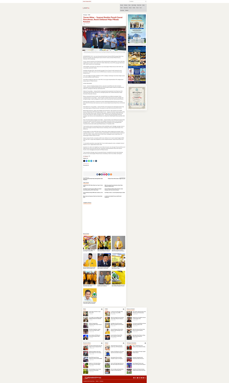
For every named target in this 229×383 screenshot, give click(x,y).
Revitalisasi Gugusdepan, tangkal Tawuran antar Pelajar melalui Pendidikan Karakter (94, 330)
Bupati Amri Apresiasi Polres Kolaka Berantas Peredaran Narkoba (139, 330)
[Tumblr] (102, 174)
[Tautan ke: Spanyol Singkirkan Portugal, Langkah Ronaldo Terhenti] (129, 353)
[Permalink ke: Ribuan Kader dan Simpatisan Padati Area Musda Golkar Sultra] (90, 277)
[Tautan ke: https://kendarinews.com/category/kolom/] (101, 309)
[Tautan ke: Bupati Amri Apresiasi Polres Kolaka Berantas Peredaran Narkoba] (129, 331)
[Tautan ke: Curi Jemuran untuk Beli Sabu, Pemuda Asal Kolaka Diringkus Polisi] (129, 325)
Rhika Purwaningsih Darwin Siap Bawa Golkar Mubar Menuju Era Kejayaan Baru (114, 186)
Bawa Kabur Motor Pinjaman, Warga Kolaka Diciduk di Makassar (139, 336)
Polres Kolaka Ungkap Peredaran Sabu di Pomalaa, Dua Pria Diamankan (139, 312)
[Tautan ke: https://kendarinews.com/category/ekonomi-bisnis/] (101, 343)
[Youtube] (106, 174)
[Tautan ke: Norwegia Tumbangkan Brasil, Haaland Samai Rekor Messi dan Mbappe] (129, 359)
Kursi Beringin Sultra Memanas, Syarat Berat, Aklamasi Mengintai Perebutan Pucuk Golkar (118, 286)
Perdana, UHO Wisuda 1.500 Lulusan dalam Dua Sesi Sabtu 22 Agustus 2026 (117, 352)
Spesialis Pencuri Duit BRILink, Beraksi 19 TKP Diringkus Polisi (139, 318)
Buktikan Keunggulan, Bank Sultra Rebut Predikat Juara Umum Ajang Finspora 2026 (95, 352)
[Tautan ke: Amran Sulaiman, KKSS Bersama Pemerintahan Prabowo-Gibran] (85, 337)
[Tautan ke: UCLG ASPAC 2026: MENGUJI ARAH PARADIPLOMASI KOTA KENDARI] (85, 319)
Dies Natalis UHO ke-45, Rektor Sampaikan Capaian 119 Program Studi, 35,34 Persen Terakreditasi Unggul (116, 358)
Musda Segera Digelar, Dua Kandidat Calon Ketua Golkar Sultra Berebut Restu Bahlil (89, 303)
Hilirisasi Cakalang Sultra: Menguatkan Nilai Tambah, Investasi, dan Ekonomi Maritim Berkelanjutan (95, 324)
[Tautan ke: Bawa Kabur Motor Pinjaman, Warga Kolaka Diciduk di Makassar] (129, 337)
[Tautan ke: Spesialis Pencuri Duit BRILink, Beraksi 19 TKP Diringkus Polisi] (129, 319)
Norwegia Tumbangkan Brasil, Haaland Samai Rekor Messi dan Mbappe (138, 358)
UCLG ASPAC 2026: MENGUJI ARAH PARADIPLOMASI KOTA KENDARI (95, 318)
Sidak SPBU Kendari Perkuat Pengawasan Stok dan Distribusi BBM (95, 358)
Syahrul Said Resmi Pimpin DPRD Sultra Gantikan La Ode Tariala (93, 193)
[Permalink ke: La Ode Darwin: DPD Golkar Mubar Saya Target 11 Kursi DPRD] (90, 242)
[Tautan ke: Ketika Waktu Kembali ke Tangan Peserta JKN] (85, 313)
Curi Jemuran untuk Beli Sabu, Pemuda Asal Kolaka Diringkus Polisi (139, 324)
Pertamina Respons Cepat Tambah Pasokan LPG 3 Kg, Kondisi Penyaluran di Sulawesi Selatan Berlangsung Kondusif (95, 370)
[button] (146, 1)
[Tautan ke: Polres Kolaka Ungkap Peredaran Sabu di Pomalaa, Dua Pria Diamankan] (129, 313)
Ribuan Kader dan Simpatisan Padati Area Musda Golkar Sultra (92, 197)
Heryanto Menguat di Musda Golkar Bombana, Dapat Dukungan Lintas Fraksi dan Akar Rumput (114, 189)
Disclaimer (101, 381)
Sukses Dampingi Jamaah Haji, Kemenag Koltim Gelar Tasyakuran (93, 178)
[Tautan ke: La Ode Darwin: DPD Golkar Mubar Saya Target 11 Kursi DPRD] (107, 313)
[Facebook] (97, 174)
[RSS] (111, 174)
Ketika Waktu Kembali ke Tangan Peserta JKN (95, 312)
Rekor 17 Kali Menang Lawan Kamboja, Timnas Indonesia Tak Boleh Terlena (139, 346)
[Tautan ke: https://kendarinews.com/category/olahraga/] (145, 343)
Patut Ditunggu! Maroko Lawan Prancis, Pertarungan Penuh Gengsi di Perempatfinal (139, 364)
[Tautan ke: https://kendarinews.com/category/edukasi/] (123, 343)
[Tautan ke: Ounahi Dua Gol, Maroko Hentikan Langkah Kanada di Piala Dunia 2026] (129, 371)
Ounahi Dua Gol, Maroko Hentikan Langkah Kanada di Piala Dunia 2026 (139, 370)
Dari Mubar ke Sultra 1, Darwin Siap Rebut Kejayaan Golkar (115, 192)
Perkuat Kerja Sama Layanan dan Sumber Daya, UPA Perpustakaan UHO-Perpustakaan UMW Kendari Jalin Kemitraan (117, 346)
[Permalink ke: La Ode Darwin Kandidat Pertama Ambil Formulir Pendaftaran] (104, 277)
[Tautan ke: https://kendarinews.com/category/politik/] (123, 309)
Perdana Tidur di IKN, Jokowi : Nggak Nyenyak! (116, 178)
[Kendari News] (85, 8)
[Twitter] (100, 174)
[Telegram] (109, 174)
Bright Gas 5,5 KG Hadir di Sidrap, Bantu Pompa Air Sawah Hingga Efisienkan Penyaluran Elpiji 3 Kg (95, 364)
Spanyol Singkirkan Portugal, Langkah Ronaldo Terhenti (139, 352)
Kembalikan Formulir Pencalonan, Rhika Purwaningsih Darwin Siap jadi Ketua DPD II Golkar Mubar (92, 189)
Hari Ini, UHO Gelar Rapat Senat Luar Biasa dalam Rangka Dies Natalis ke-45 (117, 364)
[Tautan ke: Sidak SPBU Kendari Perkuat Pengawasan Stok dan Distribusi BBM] (85, 359)
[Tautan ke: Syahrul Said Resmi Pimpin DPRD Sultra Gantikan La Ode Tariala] (107, 337)
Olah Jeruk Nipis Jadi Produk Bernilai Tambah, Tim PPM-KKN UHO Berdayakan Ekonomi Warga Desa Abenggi (117, 370)
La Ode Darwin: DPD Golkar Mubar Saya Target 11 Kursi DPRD (93, 186)
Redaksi (97, 381)
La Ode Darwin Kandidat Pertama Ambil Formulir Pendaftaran (113, 197)
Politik (84, 24)
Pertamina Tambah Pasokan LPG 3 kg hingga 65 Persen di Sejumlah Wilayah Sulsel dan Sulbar (95, 346)
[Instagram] (104, 174)
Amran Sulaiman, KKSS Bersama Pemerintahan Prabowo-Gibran (94, 336)
